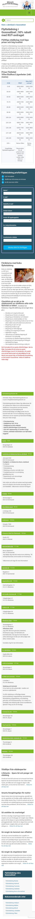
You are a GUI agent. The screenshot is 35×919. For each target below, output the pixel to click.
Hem (3, 25)
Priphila (4, 493)
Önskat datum (7, 211)
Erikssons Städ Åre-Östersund (11, 533)
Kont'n (4, 441)
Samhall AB (5, 568)
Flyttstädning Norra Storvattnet (15, 891)
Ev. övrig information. (10, 225)
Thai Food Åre (6, 725)
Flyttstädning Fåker (11, 913)
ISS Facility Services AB (9, 594)
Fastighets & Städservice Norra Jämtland (14, 454)
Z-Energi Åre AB (7, 711)
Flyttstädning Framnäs (12, 886)
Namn (5, 190)
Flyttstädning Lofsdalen (13, 910)
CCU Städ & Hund (7, 507)
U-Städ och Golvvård (8, 676)
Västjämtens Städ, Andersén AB (11, 738)
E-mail (5, 197)
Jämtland (10, 25)
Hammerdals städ (7, 546)
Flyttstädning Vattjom (12, 903)
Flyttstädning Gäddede (12, 889)
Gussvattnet (21, 25)
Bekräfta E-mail (8, 204)
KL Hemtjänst (6, 650)
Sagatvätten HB (7, 581)
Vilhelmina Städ (7, 620)
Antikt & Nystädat (7, 663)
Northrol (4, 751)
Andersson (5, 520)
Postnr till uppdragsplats (11, 217)
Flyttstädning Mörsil (12, 908)
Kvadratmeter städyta (10, 237)
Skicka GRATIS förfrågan (17, 247)
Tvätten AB (5, 607)
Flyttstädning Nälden (12, 905)
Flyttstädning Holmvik (12, 883)
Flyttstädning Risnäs (12, 881)
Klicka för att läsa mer (16, 826)
